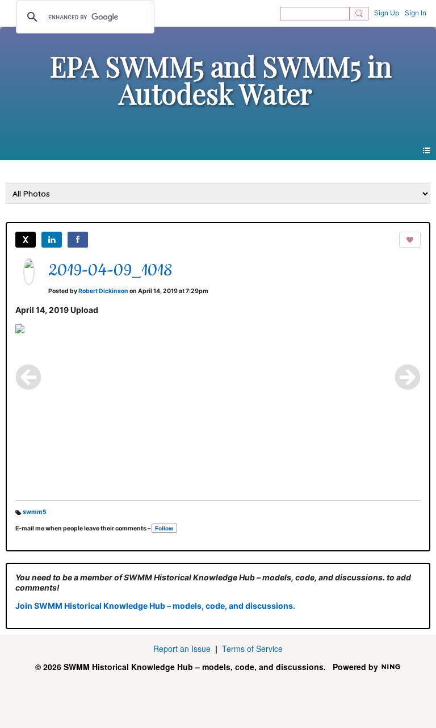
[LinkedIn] (51, 240)
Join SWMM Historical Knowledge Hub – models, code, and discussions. (155, 605)
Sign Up (386, 13)
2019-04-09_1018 (110, 271)
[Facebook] (78, 240)
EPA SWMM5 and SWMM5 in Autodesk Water (221, 79)
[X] (25, 240)
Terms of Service (252, 648)
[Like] (410, 240)
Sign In (415, 13)
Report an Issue (182, 648)
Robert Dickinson (103, 291)
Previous (28, 377)
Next (408, 377)
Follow (164, 528)
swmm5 (35, 512)
